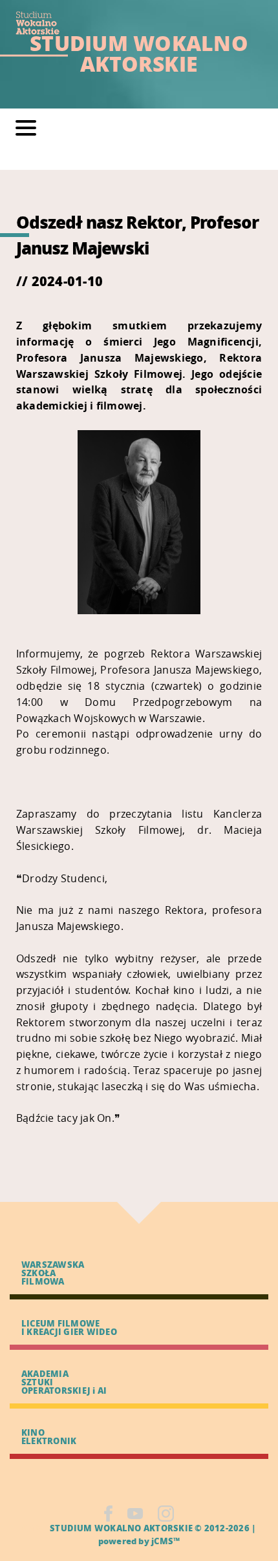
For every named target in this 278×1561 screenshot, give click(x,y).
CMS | (35, 1528)
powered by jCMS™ (139, 1541)
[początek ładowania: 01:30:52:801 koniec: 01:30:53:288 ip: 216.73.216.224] (108, 1513)
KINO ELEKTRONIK (48, 1436)
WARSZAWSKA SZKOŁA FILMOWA (52, 1272)
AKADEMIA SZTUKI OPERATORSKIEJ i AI (64, 1381)
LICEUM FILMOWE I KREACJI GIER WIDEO (69, 1327)
